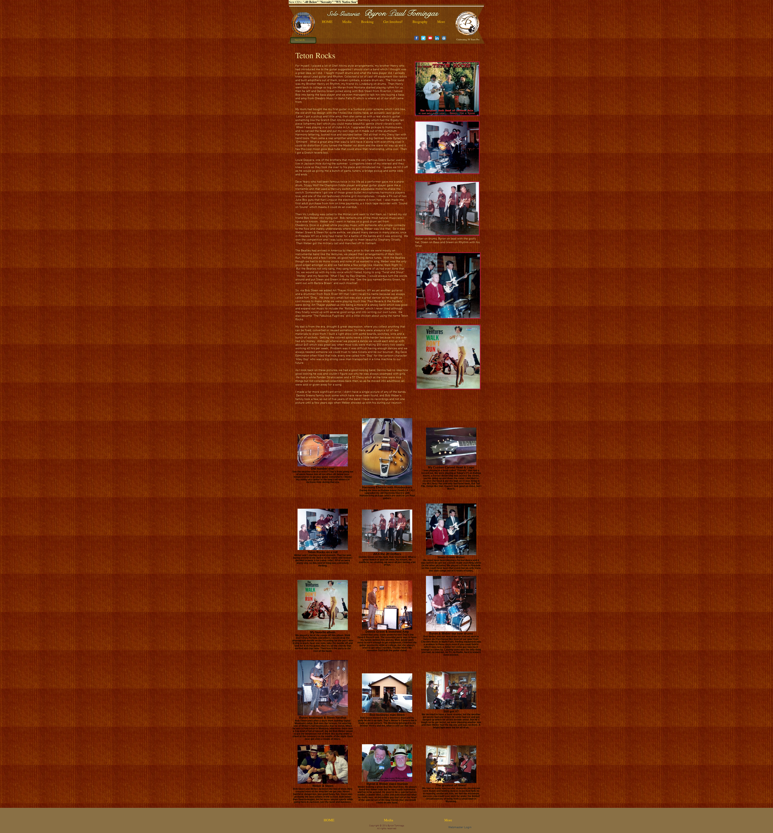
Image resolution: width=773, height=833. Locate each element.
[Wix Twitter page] (423, 38)
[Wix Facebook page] (416, 38)
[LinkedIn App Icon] (437, 38)
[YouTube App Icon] (430, 38)
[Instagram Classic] (444, 38)
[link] (300, 40)
